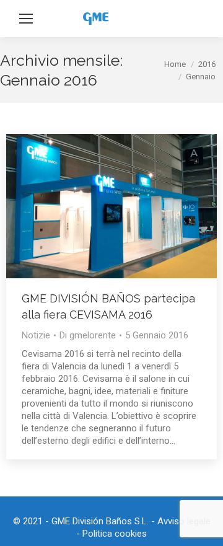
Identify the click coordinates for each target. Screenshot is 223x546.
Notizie (36, 335)
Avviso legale (184, 521)
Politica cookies (114, 533)
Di (87, 335)
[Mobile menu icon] (26, 18)
